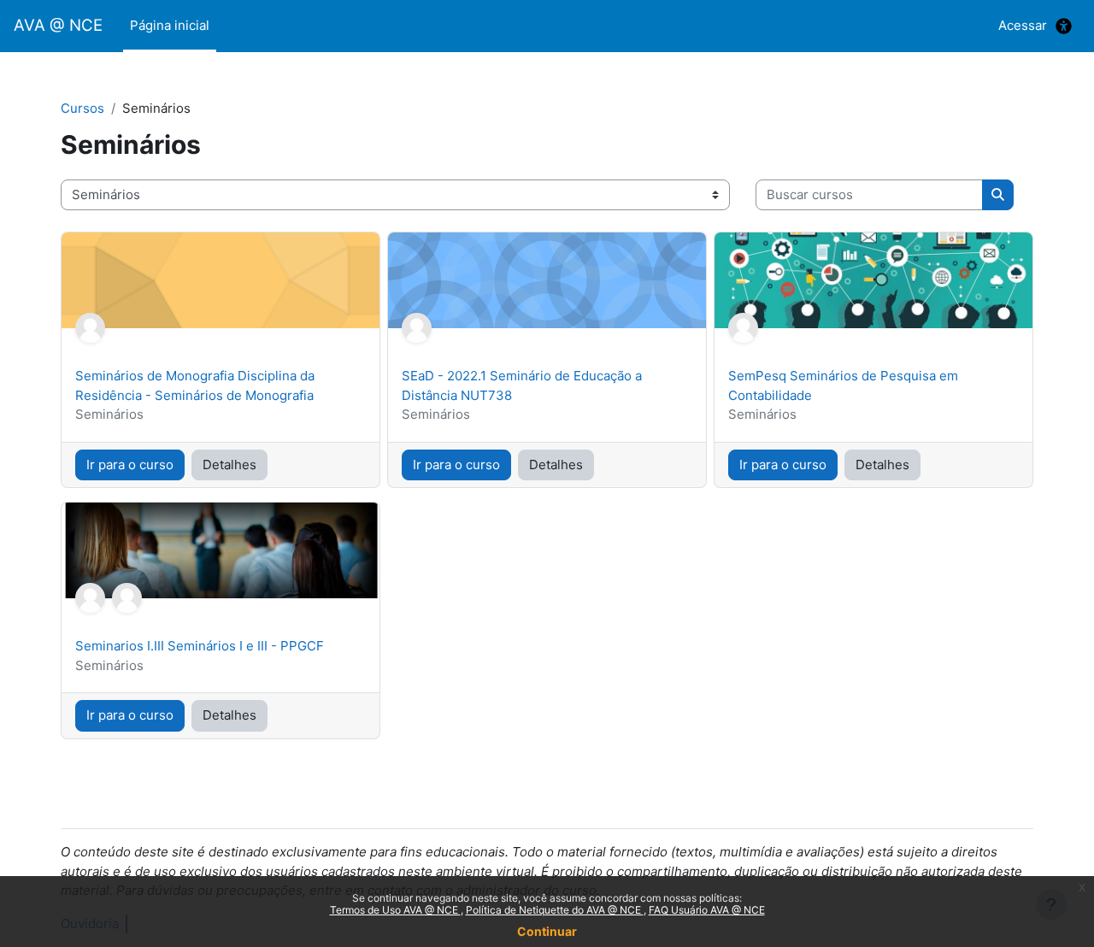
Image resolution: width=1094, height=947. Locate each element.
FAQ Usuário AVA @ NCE (707, 909)
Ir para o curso (130, 464)
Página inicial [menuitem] (169, 25)
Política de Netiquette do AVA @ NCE (555, 909)
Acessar (1022, 25)
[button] (1063, 26)
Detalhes (229, 464)
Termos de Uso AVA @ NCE (395, 909)
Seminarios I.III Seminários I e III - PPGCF (199, 646)
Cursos (82, 108)
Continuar (547, 931)
